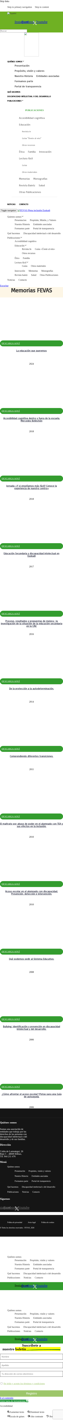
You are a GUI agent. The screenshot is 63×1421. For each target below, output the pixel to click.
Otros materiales (38, 266)
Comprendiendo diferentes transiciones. (31, 756)
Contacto (23, 204)
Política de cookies (47, 1222)
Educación (19, 245)
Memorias (33, 271)
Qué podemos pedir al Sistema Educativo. (31, 958)
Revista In (26, 249)
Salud (33, 275)
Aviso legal (32, 1222)
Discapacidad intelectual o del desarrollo (29, 96)
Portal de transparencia (28, 86)
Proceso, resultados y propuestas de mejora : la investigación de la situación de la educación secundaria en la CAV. (31, 623)
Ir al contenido (6, 1398)
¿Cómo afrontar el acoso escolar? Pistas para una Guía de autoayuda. (32, 1095)
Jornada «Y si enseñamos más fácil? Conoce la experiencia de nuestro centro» (31, 487)
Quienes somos (14, 216)
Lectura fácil (20, 262)
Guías (24, 266)
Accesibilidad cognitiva (25, 241)
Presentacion (20, 220)
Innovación (20, 271)
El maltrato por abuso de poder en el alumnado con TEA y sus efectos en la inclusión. (31, 825)
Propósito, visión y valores (29, 70)
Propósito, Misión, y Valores (43, 220)
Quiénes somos (14, 61)
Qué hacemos (13, 92)
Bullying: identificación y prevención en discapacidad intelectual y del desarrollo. (31, 1027)
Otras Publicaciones (49, 275)
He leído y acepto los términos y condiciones (24, 1383)
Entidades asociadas (47, 76)
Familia (26, 258)
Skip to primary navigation (19, 7)
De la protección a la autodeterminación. (31, 688)
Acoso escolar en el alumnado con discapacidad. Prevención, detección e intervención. (31, 892)
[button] (14, 1401)
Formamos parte (24, 81)
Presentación (22, 65)
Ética (17, 258)
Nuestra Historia (24, 76)
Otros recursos (28, 253)
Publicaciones (14, 100)
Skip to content (42, 7)
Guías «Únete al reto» (45, 249)
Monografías (47, 271)
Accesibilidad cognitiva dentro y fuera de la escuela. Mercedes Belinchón (31, 419)
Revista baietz (21, 275)
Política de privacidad (14, 1222)
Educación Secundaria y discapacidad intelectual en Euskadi (31, 554)
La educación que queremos (31, 350)
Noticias (11, 204)
